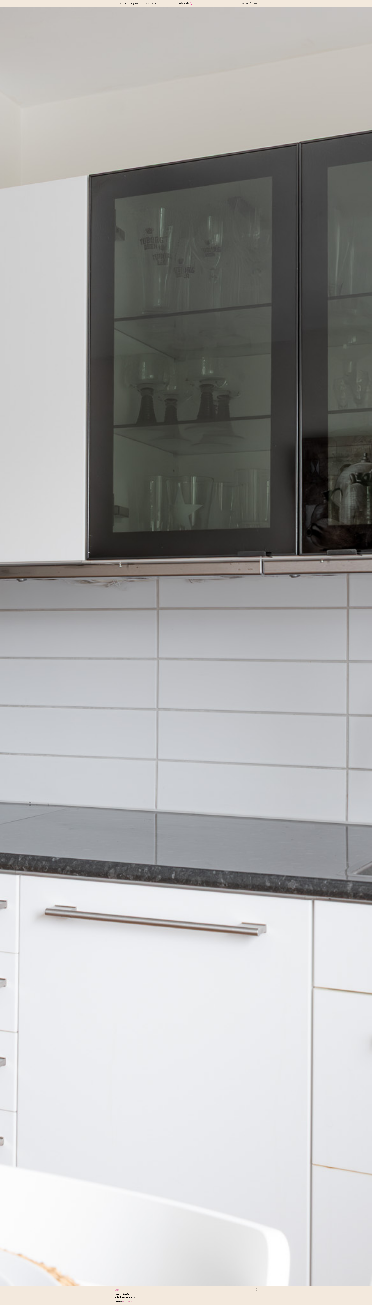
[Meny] (255, 3)
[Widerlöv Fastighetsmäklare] (186, 3)
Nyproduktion (150, 4)
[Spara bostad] (256, 1292)
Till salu (245, 4)
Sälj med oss (136, 4)
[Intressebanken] (250, 3)
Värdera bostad (120, 4)
